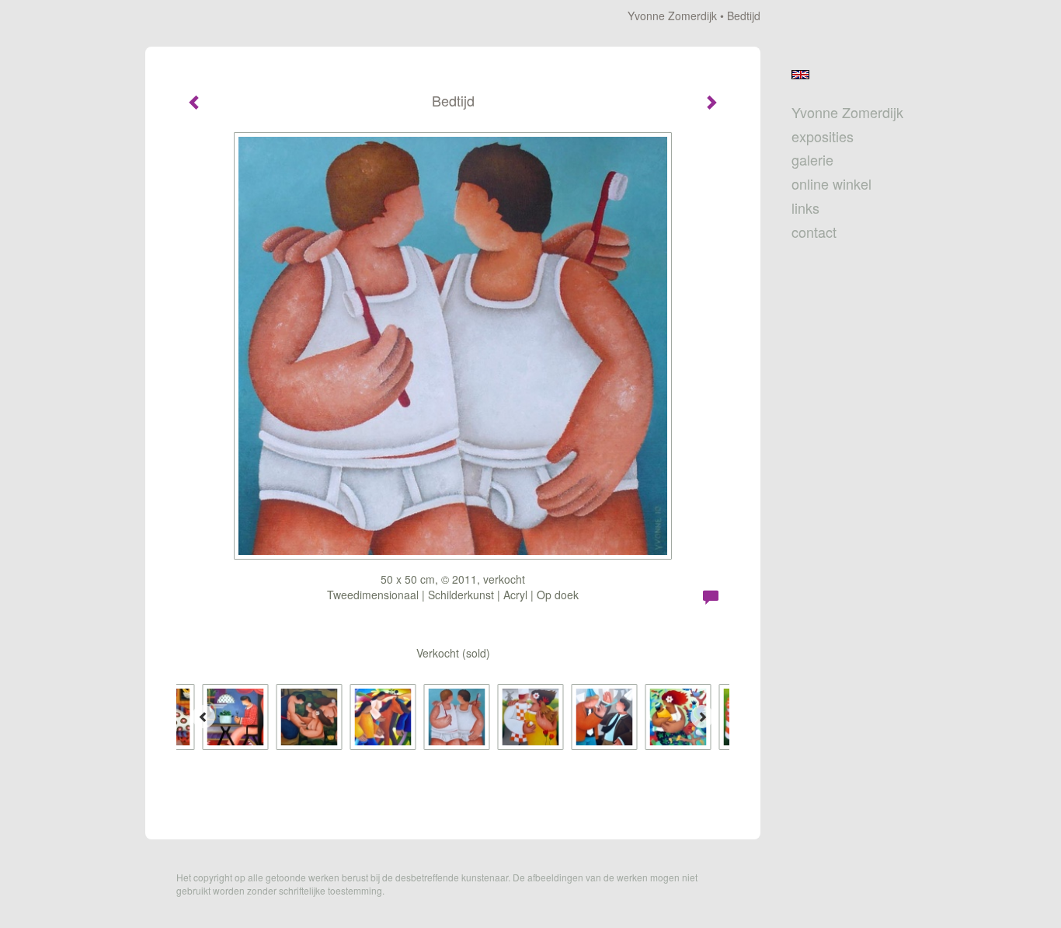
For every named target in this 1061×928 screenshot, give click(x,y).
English (800, 74)
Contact (814, 232)
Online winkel (831, 184)
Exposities (822, 136)
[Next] (702, 716)
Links (805, 208)
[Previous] (203, 716)
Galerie (812, 159)
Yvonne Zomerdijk (672, 15)
